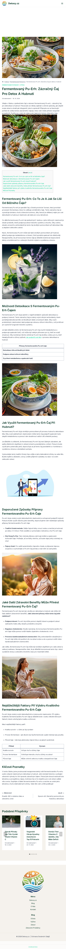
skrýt (30, 172)
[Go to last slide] (5, 834)
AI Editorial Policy (33, 946)
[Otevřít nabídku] (62, 3)
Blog (33, 903)
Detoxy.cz (33, 900)
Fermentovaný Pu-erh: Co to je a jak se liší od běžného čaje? (24, 176)
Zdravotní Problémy (33, 928)
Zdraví (33, 925)
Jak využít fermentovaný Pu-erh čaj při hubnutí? (19, 181)
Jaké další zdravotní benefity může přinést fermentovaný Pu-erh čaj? (27, 186)
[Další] (60, 834)
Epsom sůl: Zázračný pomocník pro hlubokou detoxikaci (51, 796)
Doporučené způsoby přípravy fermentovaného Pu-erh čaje (23, 183)
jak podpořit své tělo (33, 337)
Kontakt (33, 909)
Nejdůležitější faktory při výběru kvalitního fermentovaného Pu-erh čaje (27, 188)
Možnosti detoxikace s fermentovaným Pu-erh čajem (21, 179)
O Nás (33, 906)
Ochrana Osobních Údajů (40, 936)
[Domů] (2, 82)
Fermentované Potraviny (10, 85)
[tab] (29, 854)
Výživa (22, 85)
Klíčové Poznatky (9, 190)
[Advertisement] (33, 20)
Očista (33, 918)
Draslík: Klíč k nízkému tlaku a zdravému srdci (13, 796)
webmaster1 (7, 98)
